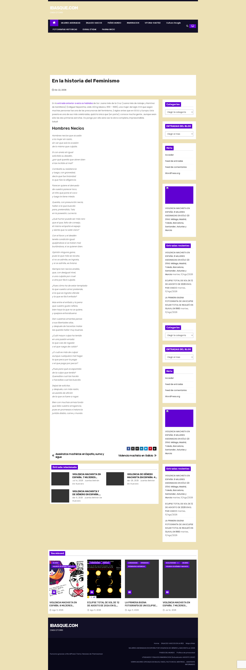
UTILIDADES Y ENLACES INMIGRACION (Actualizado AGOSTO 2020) (168, 657)
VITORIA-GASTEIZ (153, 23)
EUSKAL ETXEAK (89, 29)
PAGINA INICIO (108, 29)
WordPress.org (172, 173)
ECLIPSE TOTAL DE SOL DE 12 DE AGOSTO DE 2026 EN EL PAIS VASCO (179, 284)
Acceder (169, 154)
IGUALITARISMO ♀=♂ (172, 563)
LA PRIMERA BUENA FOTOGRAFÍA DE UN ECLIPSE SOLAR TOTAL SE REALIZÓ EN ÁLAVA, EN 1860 (141, 607)
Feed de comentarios (176, 167)
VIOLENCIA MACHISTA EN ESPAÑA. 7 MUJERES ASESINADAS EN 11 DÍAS (86, 477)
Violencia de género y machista (64, 566)
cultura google (173, 23)
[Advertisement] (123, 52)
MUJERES (55, 563)
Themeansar (97, 654)
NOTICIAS (106, 563)
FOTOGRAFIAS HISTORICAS (65, 29)
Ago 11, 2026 (57, 610)
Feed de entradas (174, 161)
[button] (187, 26)
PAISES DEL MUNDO (167, 652)
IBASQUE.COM (64, 8)
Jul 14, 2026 (77, 480)
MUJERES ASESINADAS (70, 23)
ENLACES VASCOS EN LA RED (172, 643)
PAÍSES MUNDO (114, 23)
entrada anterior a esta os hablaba (75, 103)
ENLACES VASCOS (94, 23)
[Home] (54, 23)
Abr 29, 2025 (133, 480)
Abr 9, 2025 (77, 497)
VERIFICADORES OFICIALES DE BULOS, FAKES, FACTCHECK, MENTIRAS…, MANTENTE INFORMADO (163, 663)
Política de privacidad (186, 652)
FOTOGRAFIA (145, 563)
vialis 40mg (92, 107)
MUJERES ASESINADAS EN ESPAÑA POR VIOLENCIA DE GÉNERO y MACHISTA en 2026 (162, 648)
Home (156, 643)
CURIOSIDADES (95, 563)
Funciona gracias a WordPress (63, 654)
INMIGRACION (133, 23)
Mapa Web (190, 643)
